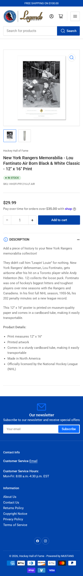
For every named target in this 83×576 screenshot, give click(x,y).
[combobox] (41, 31)
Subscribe (69, 429)
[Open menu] (75, 16)
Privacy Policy (13, 519)
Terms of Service (15, 525)
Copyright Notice (15, 514)
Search (71, 31)
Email (33, 461)
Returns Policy (13, 508)
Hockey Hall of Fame (15, 150)
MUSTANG (67, 556)
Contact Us (11, 502)
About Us (9, 497)
